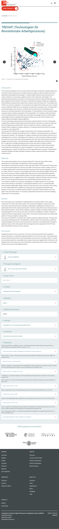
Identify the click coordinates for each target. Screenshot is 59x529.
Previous (4, 62)
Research (4, 477)
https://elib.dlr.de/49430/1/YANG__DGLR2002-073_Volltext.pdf (17, 417)
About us (32, 477)
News (31, 488)
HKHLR (3, 503)
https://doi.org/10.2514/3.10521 (10, 402)
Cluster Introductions (35, 460)
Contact (4, 499)
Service (3, 451)
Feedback (32, 491)
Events (31, 451)
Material (3, 469)
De (51, 3)
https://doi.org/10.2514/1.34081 (10, 385)
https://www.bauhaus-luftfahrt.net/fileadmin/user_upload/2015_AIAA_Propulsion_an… (22, 351)
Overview (4, 455)
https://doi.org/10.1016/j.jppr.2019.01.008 (12, 371)
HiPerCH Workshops (35, 463)
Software (4, 466)
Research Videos (6, 486)
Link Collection (5, 471)
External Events (33, 466)
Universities (4, 506)
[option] (29, 61)
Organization (33, 486)
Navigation (54, 3)
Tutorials (3, 463)
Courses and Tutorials (35, 458)
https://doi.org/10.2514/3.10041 (10, 394)
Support (3, 458)
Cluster (3, 460)
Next (54, 62)
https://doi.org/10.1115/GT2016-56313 (12, 361)
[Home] (9, 3)
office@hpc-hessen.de (7, 519)
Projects (3, 483)
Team (31, 483)
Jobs (30, 494)
